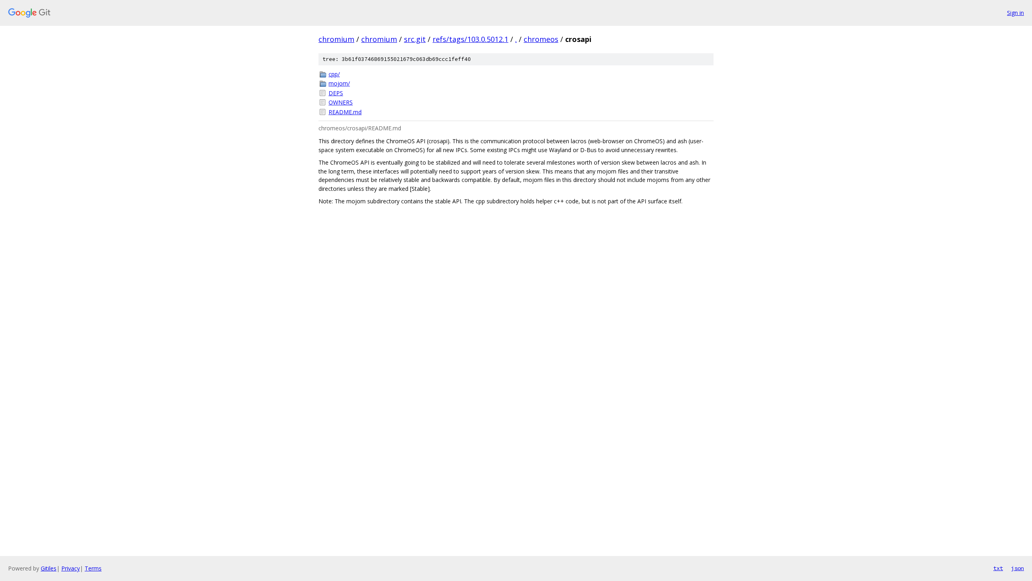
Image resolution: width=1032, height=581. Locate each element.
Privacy (70, 568)
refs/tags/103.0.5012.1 (470, 39)
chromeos (541, 39)
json (1017, 568)
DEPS (336, 93)
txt (998, 568)
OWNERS (341, 102)
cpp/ (334, 74)
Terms (93, 568)
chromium (336, 39)
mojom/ (339, 83)
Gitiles (48, 568)
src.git (415, 39)
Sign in (1015, 13)
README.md (345, 112)
